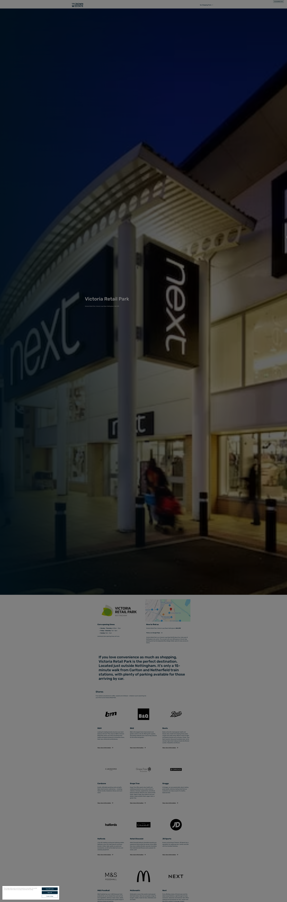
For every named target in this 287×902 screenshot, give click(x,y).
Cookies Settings (49, 896)
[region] (30, 893)
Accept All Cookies (50, 888)
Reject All (50, 892)
